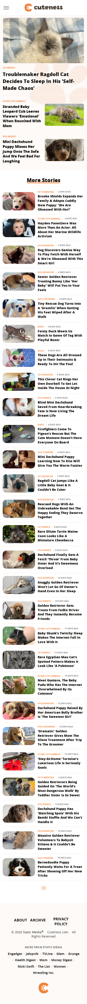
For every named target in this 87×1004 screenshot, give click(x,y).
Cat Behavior (45, 374)
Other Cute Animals (14, 101)
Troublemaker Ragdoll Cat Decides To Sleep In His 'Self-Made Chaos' (38, 81)
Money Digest (61, 960)
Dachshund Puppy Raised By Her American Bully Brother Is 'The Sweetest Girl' (60, 712)
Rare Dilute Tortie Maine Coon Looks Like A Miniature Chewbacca (58, 535)
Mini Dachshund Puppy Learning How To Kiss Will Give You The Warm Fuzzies (60, 461)
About (20, 920)
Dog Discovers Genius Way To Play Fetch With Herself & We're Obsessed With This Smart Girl (60, 256)
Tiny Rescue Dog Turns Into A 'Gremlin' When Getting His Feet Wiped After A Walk (59, 310)
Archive (38, 920)
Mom (43, 960)
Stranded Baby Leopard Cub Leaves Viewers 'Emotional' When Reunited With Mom (22, 116)
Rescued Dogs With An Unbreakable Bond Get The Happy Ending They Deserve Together (60, 510)
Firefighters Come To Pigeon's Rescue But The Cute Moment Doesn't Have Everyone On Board (60, 435)
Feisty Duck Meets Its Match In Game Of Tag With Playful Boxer (60, 335)
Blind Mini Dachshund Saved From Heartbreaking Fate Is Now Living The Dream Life (60, 409)
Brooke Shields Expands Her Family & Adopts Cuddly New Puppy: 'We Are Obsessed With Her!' (60, 202)
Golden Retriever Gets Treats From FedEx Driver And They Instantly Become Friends (60, 612)
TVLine (47, 954)
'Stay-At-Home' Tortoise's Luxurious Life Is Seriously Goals (59, 763)
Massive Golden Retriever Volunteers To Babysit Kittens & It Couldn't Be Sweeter (59, 842)
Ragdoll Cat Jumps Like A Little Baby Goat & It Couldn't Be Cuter (58, 484)
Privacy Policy (61, 921)
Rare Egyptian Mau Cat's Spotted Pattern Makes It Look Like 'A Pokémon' (58, 661)
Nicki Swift (26, 966)
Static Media (32, 932)
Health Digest (25, 960)
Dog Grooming (46, 299)
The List (44, 966)
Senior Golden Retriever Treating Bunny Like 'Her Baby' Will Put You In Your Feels (59, 283)
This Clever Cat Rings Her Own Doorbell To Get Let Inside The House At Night (58, 383)
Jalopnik (32, 954)
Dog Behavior (46, 245)
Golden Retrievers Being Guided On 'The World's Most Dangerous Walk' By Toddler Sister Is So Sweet (59, 788)
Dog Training (46, 452)
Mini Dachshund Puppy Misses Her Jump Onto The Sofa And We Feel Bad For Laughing (21, 151)
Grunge (73, 954)
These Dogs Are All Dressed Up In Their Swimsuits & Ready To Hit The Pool (59, 359)
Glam (60, 954)
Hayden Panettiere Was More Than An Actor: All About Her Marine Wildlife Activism (59, 229)
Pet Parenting (46, 191)
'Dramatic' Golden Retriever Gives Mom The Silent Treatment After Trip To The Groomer (60, 737)
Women (60, 966)
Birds (41, 326)
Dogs (41, 350)
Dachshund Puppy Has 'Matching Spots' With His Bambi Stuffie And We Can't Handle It (60, 815)
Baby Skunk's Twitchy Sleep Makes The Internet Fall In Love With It (60, 637)
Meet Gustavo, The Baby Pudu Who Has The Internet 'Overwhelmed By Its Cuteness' (60, 687)
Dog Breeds (9, 136)
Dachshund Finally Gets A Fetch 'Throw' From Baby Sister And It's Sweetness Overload (58, 561)
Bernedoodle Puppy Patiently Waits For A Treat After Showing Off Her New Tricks (60, 869)
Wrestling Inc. (43, 973)
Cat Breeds (9, 67)
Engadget (15, 954)
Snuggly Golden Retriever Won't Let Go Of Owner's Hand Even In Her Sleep (58, 586)
